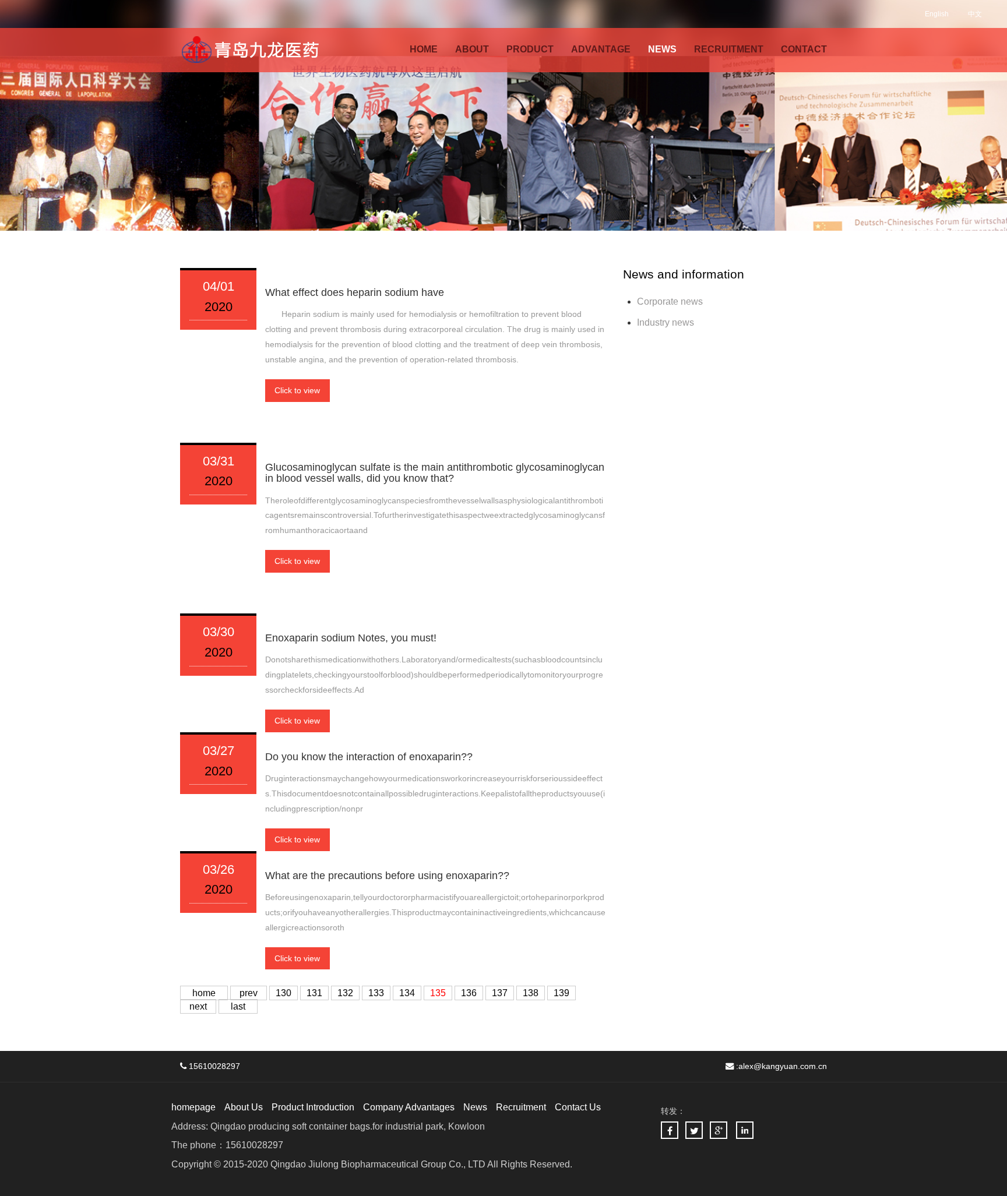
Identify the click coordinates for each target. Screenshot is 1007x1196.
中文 (975, 14)
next (198, 1006)
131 (314, 993)
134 (407, 993)
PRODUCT (530, 49)
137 (500, 993)
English (937, 14)
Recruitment (521, 1107)
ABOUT (472, 49)
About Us (243, 1107)
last (238, 1006)
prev (249, 993)
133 (376, 993)
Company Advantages (409, 1107)
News (475, 1107)
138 (530, 993)
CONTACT (804, 49)
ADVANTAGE (601, 49)
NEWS (662, 49)
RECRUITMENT (728, 49)
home (204, 993)
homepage (193, 1107)
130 (283, 993)
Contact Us (578, 1107)
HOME (424, 49)
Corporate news (670, 301)
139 (561, 993)
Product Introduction (313, 1107)
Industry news (665, 322)
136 (469, 993)
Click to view (297, 390)
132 (345, 993)
